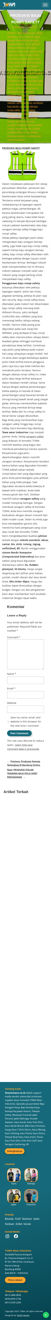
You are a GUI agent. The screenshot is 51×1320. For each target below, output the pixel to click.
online (30, 84)
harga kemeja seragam (27, 40)
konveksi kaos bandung (26, 77)
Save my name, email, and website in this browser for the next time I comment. (25, 721)
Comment (13, 637)
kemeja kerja (33, 69)
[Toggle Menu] (45, 5)
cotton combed (25, 36)
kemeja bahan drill (16, 69)
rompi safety (13, 110)
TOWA (22, 1311)
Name (11, 673)
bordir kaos (29, 32)
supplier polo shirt (25, 121)
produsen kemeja (29, 106)
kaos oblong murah (32, 62)
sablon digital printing (28, 113)
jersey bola (23, 51)
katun (10, 65)
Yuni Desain (18, 26)
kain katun (19, 54)
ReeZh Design (23, 1315)
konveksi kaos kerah (17, 80)
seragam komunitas (17, 117)
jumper (33, 51)
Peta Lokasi (15, 1280)
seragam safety (35, 436)
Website (11, 703)
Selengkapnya (14, 1151)
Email (11, 688)
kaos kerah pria (27, 58)
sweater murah (23, 128)
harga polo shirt (15, 43)
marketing (20, 84)
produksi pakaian (16, 95)
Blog (20, 32)
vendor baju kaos (16, 139)
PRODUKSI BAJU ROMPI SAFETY (21, 148)
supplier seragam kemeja (20, 124)
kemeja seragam (15, 73)
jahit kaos (20, 47)
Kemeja (34, 65)
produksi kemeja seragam (20, 91)
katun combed (21, 65)
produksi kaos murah (27, 88)
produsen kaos (24, 102)
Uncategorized (33, 135)
